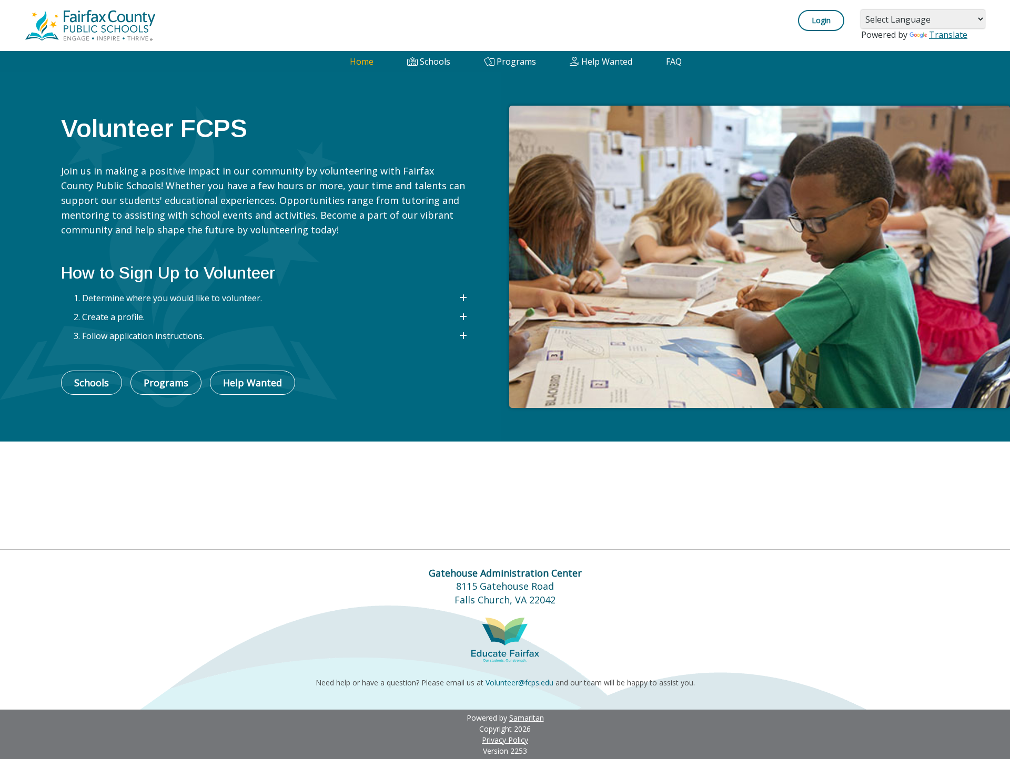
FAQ (674, 61)
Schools (434, 61)
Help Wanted (605, 61)
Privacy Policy (505, 740)
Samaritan (526, 718)
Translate (948, 34)
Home (361, 61)
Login (821, 20)
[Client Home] (91, 24)
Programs (515, 61)
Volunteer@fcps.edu (519, 683)
